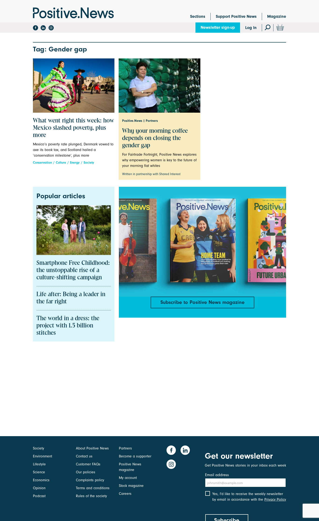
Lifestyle (39, 464)
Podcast (39, 496)
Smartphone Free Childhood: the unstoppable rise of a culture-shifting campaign (73, 270)
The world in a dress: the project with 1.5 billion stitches (67, 326)
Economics (41, 480)
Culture (61, 163)
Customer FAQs (88, 464)
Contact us (84, 456)
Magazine (276, 16)
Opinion (39, 488)
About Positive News (92, 448)
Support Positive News (236, 16)
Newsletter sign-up (218, 27)
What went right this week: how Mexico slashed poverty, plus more (73, 128)
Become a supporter (135, 456)
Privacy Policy (275, 499)
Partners (125, 448)
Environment (42, 456)
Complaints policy (90, 480)
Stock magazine (131, 486)
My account (128, 478)
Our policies (85, 472)
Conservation (42, 163)
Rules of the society (91, 496)
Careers (125, 494)
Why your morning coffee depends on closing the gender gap (155, 138)
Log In (251, 27)
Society (89, 163)
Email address (217, 475)
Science (39, 472)
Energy (75, 163)
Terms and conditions (93, 488)
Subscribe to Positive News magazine (202, 302)
